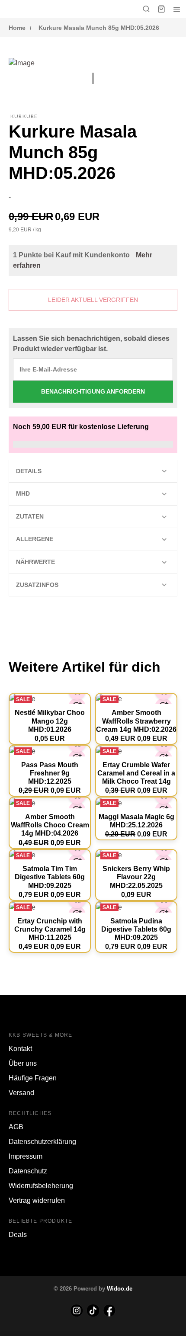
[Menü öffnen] (177, 9)
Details (29, 471)
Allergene (34, 538)
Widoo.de (119, 1288)
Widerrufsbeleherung (41, 1185)
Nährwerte (35, 561)
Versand (21, 1092)
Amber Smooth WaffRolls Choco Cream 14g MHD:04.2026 (50, 825)
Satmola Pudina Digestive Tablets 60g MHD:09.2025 (136, 929)
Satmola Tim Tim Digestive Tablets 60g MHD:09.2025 (50, 877)
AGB (16, 1127)
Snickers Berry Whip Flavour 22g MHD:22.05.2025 (136, 877)
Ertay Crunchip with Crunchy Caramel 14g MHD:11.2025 (50, 929)
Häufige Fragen (33, 1078)
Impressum (25, 1156)
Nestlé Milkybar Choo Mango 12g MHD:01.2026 (50, 721)
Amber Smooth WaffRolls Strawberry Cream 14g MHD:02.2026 (136, 721)
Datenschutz (28, 1171)
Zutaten (30, 516)
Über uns (23, 1063)
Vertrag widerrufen (37, 1200)
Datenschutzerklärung (42, 1141)
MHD (23, 493)
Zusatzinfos (37, 584)
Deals (18, 1234)
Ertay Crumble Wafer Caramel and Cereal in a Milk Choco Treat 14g (136, 773)
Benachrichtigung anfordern (93, 391)
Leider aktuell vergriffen (93, 299)
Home (17, 27)
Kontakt (20, 1048)
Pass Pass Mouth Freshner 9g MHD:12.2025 (49, 773)
